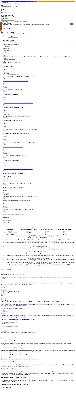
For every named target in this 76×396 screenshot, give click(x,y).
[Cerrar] (4, 310)
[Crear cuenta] (23, 33)
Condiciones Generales (20, 305)
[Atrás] (1, 310)
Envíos (31, 304)
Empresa (26, 304)
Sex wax (57, 56)
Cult (19, 56)
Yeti (9, 58)
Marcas (4, 24)
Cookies (68, 304)
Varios (47, 24)
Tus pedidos (21, 304)
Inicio (2, 304)
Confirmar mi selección (12, 326)
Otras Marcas (50, 56)
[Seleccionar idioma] (6, 34)
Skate (26, 24)
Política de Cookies (18, 319)
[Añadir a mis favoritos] (3, 63)
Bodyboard (11, 24)
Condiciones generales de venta (39, 246)
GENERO (5, 54)
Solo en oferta (6, 50)
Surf (7, 24)
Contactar (6, 304)
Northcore (42, 56)
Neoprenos (16, 24)
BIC (4, 56)
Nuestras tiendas (13, 304)
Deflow (24, 56)
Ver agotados (6, 46)
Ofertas (71, 23)
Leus (37, 56)
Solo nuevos (6, 48)
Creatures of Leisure (12, 56)
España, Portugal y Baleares (7, 32)
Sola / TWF (64, 56)
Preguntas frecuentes (61, 304)
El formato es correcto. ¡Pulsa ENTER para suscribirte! (13, 274)
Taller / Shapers (41, 24)
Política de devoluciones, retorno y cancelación (39, 247)
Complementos (34, 24)
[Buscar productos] (3, 308)
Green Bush (31, 56)
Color (4, 52)
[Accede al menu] (3, 18)
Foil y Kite (22, 24)
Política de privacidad (57, 249)
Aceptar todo (4, 326)
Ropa (29, 24)
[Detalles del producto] (5, 63)
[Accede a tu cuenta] (20, 33)
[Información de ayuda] (15, 4)
